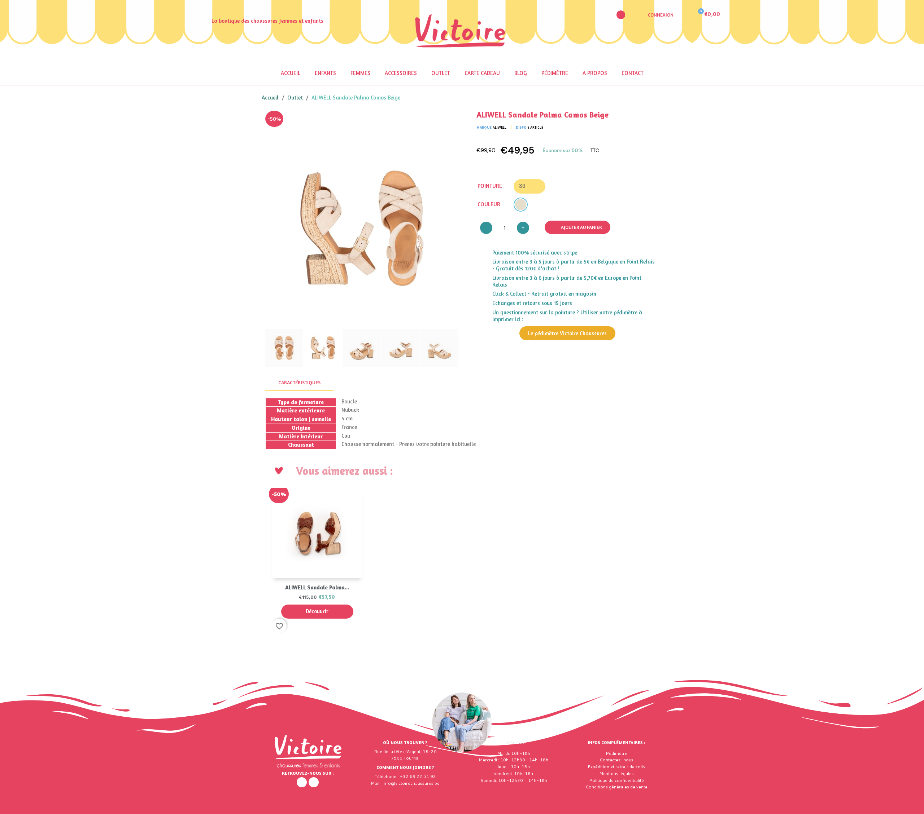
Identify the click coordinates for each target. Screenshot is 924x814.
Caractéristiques (299, 382)
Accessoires (401, 73)
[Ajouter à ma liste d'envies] (447, 121)
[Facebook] (302, 782)
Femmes (360, 73)
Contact (633, 73)
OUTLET (440, 73)
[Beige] (521, 205)
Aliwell (499, 127)
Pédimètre (554, 73)
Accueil (290, 73)
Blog (520, 73)
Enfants (325, 73)
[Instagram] (314, 782)
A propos (595, 73)
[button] (620, 14)
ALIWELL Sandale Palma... (317, 587)
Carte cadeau (482, 73)
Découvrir (317, 611)
